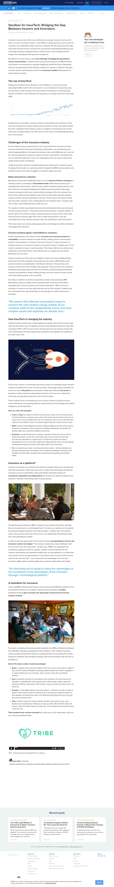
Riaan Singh (59, 701)
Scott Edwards (27, 704)
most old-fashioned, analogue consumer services (50, 40)
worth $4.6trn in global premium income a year (54, 43)
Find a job (76, 856)
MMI (62, 61)
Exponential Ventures (50, 61)
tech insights (27, 13)
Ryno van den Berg (32, 673)
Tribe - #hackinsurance (16, 753)
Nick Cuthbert (41, 684)
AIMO (14, 426)
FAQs (29, 864)
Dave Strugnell (67, 695)
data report (46, 8)
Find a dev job (96, 3)
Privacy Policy (64, 847)
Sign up (88, 55)
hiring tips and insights (56, 13)
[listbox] (9, 13)
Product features (33, 869)
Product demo (32, 874)
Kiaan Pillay (27, 698)
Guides (30, 866)
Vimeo (42, 753)
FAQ (74, 859)
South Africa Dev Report (56, 869)
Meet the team (53, 856)
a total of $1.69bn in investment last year (52, 85)
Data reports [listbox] (9, 13)
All (19, 13)
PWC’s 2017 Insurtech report (28, 329)
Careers (51, 859)
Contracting (31, 861)
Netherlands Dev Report (56, 866)
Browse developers (34, 859)
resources (91, 13)
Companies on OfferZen (80, 866)
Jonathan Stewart (24, 58)
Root (45, 67)
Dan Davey (16, 698)
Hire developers (69, 3)
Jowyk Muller (30, 684)
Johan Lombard (44, 673)
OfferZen (36, 67)
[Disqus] (41, 780)
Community (80, 3)
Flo (13, 448)
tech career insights (40, 13)
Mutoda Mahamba (55, 695)
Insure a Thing (17, 415)
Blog (87, 3)
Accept (99, 882)
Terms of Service (75, 847)
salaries (82, 13)
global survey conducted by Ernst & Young (30, 146)
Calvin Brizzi (55, 673)
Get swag (52, 864)
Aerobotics (16, 434)
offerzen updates (71, 13)
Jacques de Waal (52, 684)
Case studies (32, 871)
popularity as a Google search (51, 93)
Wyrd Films (33, 753)
